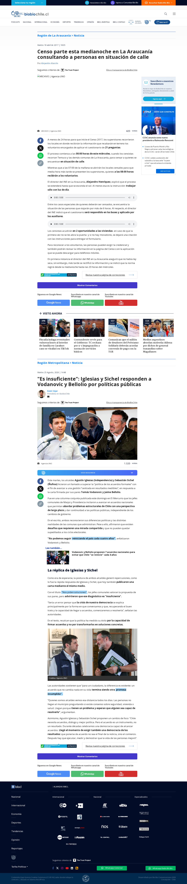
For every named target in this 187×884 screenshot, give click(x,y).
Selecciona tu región (25, 2)
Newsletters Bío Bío (98, 3)
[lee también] (59, 557)
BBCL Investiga (103, 22)
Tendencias (79, 22)
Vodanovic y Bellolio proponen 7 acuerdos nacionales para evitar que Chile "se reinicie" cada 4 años (103, 553)
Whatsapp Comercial (114, 868)
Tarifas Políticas (18, 866)
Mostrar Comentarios (87, 285)
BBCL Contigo (119, 22)
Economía (55, 22)
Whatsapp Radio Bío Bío (162, 868)
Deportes (67, 22)
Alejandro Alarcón (49, 63)
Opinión (90, 22)
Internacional (41, 22)
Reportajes (17, 848)
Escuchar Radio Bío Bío (159, 3)
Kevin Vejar (52, 391)
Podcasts (15, 22)
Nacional (27, 22)
